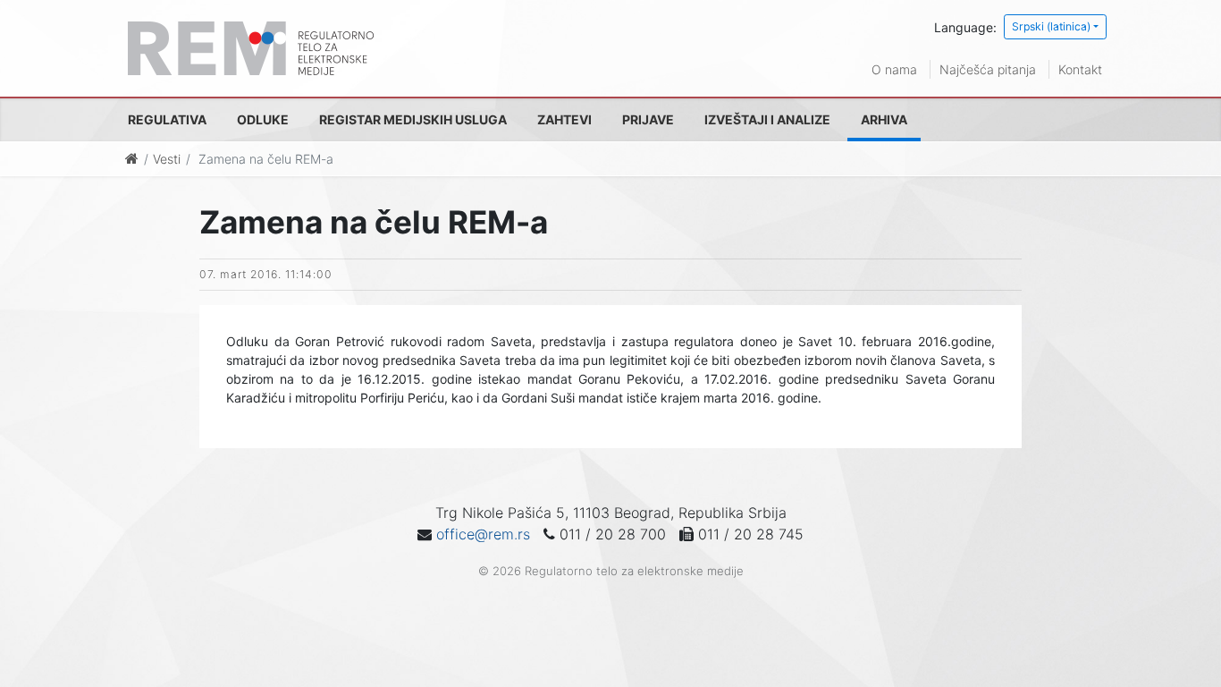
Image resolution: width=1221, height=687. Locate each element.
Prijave (648, 119)
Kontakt (1080, 69)
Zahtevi (564, 119)
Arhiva (884, 119)
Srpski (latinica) (1051, 26)
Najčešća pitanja (987, 69)
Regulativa (167, 119)
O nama (894, 69)
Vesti (167, 158)
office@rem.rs (483, 534)
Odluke (263, 119)
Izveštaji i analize (767, 119)
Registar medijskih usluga (413, 119)
